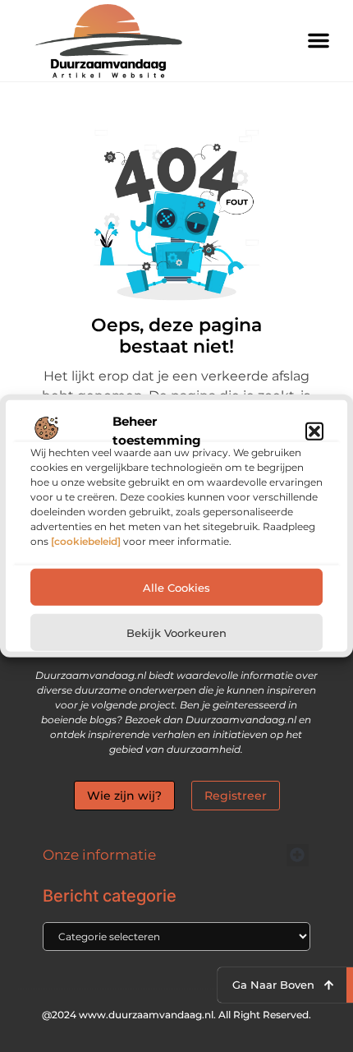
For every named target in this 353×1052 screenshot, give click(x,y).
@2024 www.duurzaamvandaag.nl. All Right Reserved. (176, 1014)
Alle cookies (176, 587)
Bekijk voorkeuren (176, 632)
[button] (314, 430)
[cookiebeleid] (86, 541)
